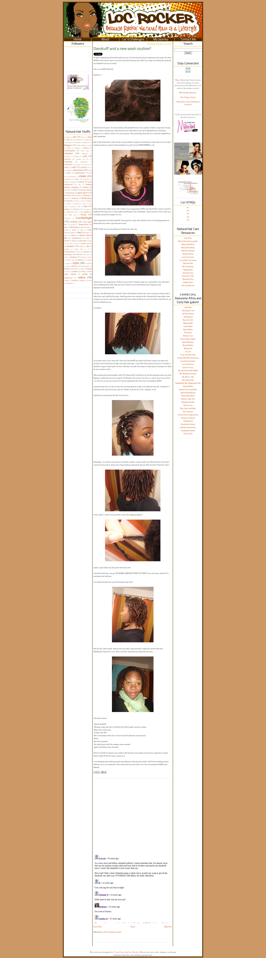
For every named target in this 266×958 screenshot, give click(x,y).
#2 (188, 210)
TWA (83, 271)
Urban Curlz (188, 433)
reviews (79, 254)
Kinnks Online (188, 254)
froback (86, 187)
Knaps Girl (188, 348)
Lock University (188, 257)
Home (77, 39)
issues (84, 204)
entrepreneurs (80, 172)
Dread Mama (188, 329)
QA (88, 246)
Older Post (168, 926)
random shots (78, 249)
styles (76, 263)
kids (85, 206)
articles (83, 137)
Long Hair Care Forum (188, 260)
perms (74, 241)
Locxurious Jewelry (188, 361)
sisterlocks (80, 260)
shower (90, 257)
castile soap (85, 151)
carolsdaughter (69, 150)
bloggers (68, 145)
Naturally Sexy (188, 279)
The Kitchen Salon (188, 430)
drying (90, 170)
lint (82, 209)
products (70, 246)
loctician (73, 221)
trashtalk (89, 269)
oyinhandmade (76, 238)
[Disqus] (133, 814)
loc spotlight (84, 212)
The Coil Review (188, 285)
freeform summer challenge (78, 185)
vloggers (66, 280)
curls (74, 167)
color (85, 156)
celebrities (68, 153)
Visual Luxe (119, 952)
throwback (75, 269)
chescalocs (67, 156)
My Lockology (188, 266)
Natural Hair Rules (188, 395)
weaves (82, 280)
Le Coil (188, 351)
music (74, 230)
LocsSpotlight (84, 218)
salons (66, 257)
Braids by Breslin (188, 250)
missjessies (86, 227)
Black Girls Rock (188, 244)
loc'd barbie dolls (70, 215)
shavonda (82, 257)
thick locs (75, 266)
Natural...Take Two (188, 399)
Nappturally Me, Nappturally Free (188, 383)
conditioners (68, 164)
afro (74, 136)
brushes (69, 148)
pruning (82, 246)
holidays (89, 201)
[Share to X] (100, 772)
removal (78, 252)
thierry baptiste (85, 266)
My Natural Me (188, 380)
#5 (188, 220)
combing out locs (82, 159)
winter (90, 280)
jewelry (73, 206)
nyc (65, 235)
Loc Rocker (134, 952)
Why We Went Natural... (188, 92)
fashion (66, 182)
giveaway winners (86, 190)
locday (84, 214)
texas (67, 266)
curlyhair (84, 167)
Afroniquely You (188, 310)
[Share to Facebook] (102, 772)
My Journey (160, 39)
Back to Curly (188, 320)
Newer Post (98, 926)
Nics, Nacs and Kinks (188, 408)
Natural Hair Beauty (188, 392)
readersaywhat (68, 252)
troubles (75, 271)
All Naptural (188, 317)
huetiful (68, 204)
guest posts (83, 192)
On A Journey (188, 411)
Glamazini (188, 332)
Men (65, 227)
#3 (188, 213)
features (81, 181)
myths (82, 230)
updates (85, 274)
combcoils (67, 159)
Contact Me (188, 39)
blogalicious (86, 142)
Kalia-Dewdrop (188, 342)
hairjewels (75, 198)
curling (66, 167)
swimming (89, 263)
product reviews (86, 243)
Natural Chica (188, 273)
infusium (76, 204)
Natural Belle (188, 386)
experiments (67, 179)
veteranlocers (68, 278)
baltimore (79, 140)
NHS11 (87, 233)
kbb (79, 206)
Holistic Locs (188, 335)
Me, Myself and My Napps (188, 370)
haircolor (66, 198)
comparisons (83, 162)
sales (87, 254)
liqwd (88, 209)
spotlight (89, 260)
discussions (78, 170)
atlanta (90, 137)
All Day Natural (188, 313)
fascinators (86, 179)
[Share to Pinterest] (105, 772)
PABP (87, 238)
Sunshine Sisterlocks (188, 427)
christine (76, 156)
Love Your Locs (188, 364)
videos (81, 277)
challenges (85, 154)
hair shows (67, 195)
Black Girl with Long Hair (188, 241)
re (88, 249)
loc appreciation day (70, 212)
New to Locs (188, 405)
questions (67, 249)
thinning (67, 269)
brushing (77, 148)
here (178, 82)
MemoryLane (84, 224)
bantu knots (88, 140)
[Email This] (94, 772)
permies (66, 241)
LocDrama (67, 218)
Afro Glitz (188, 238)
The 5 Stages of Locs (188, 97)
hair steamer (77, 195)
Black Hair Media (188, 247)
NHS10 (80, 232)
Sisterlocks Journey (188, 424)
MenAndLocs (75, 227)
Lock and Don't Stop (188, 354)
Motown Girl (188, 263)
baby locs (70, 140)
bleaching (77, 142)
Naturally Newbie (188, 402)
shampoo (73, 257)
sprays (68, 263)
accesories (67, 137)
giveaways (71, 192)
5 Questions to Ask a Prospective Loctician (188, 103)
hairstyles (70, 201)
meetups (73, 224)
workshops (69, 283)
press (76, 243)
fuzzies (75, 190)
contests (78, 164)
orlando (72, 235)
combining (68, 161)
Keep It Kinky (188, 345)
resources (86, 252)
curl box (86, 164)
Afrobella (188, 307)
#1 (188, 207)
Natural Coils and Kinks (188, 389)
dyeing (68, 173)
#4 (188, 217)
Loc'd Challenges (133, 39)
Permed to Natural (188, 418)
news (72, 233)
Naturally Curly (188, 276)
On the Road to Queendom (188, 414)
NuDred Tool (188, 282)
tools (82, 269)
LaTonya (75, 209)
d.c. (91, 167)
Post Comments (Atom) (112, 932)
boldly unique (81, 145)
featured (73, 182)
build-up (86, 148)
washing (74, 280)
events (82, 176)
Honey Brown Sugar (188, 339)
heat (83, 201)
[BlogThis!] (97, 772)
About (105, 39)
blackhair (69, 142)
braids (90, 145)
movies (66, 230)
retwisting (68, 254)
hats (77, 201)
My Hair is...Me (188, 377)
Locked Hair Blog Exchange (188, 357)
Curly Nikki (188, 326)
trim (68, 272)
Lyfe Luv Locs (188, 367)
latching (66, 209)
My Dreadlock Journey (188, 373)
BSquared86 (188, 323)
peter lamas (82, 241)
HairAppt (86, 195)
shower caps (70, 260)
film (79, 184)
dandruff (68, 170)
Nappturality (188, 269)
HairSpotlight (87, 198)
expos (77, 179)
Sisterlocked (188, 421)
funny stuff (67, 190)
